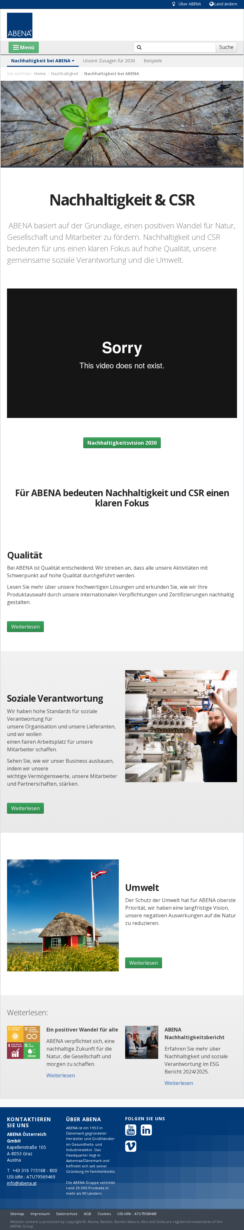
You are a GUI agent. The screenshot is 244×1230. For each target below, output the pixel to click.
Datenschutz (67, 1213)
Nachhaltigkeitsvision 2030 (122, 442)
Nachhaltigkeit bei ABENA (41, 61)
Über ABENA (190, 4)
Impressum (40, 1213)
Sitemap (17, 1213)
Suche (226, 47)
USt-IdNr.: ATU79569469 (137, 1213)
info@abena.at (22, 1183)
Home (40, 73)
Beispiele (153, 61)
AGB (87, 1213)
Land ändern (225, 4)
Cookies (104, 1213)
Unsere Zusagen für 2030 (109, 61)
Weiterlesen (25, 626)
